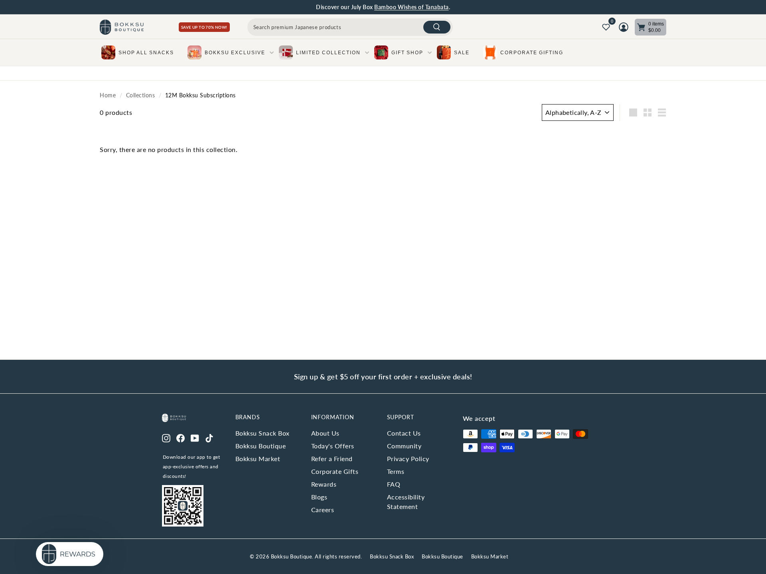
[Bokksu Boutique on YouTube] (195, 437)
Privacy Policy (408, 458)
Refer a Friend (332, 458)
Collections (140, 95)
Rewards (324, 484)
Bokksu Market (257, 458)
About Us (325, 433)
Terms (396, 471)
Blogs (319, 497)
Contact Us (404, 433)
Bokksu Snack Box (262, 433)
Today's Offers (332, 446)
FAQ (394, 484)
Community (404, 446)
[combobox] (350, 27)
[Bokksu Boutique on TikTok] (209, 437)
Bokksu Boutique (260, 446)
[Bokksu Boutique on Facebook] (180, 437)
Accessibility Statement (406, 501)
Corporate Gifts (335, 471)
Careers (322, 509)
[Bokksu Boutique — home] (122, 27)
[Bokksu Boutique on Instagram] (166, 437)
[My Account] (623, 27)
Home (108, 95)
